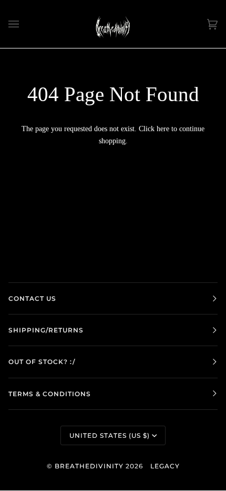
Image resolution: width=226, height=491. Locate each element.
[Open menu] (24, 24)
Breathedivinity (89, 466)
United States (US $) (109, 435)
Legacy (165, 466)
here (163, 128)
